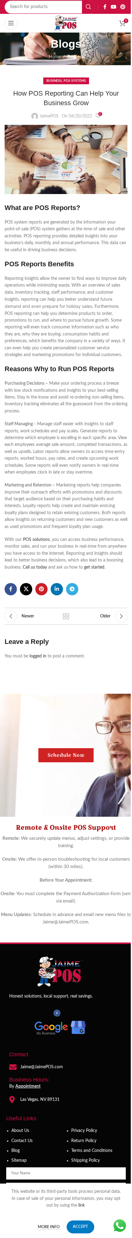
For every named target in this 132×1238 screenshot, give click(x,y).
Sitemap (19, 1160)
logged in (37, 656)
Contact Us (22, 1141)
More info (49, 1227)
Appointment (28, 1086)
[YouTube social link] (113, 7)
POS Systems (75, 80)
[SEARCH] (88, 7)
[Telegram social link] (72, 589)
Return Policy (83, 1141)
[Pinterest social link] (122, 7)
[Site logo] (66, 23)
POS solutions (36, 540)
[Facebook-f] (56, 1013)
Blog (15, 1151)
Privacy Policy (84, 1131)
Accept (80, 1227)
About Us (20, 1131)
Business (75, 57)
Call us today (35, 567)
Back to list (66, 616)
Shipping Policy (85, 1160)
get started (94, 567)
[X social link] (26, 589)
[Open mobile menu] (11, 23)
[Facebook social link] (105, 7)
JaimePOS (49, 116)
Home (54, 57)
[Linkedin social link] (57, 589)
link (82, 1205)
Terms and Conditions (91, 1151)
